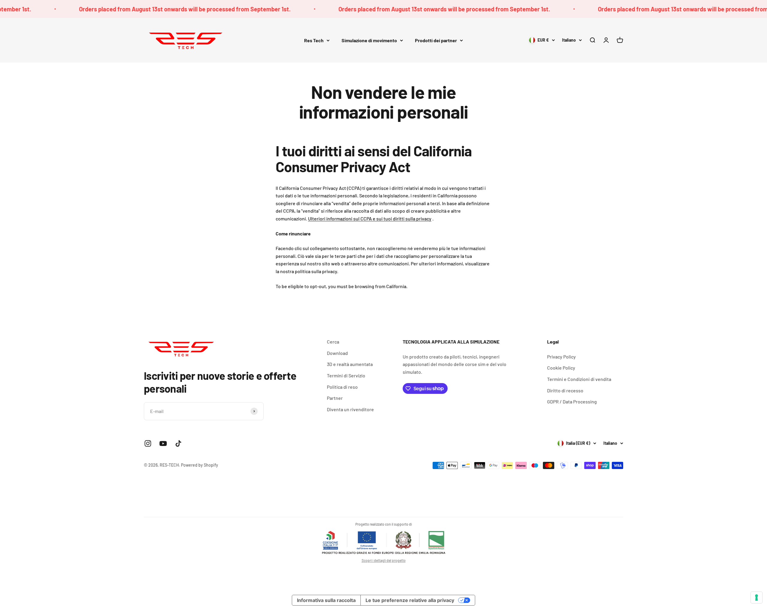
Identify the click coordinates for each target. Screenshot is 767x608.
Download (337, 353)
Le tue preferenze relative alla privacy (410, 600)
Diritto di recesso (565, 390)
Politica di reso (342, 387)
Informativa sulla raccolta (326, 600)
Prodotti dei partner (436, 40)
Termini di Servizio (346, 375)
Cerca (333, 341)
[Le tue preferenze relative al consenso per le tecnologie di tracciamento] (756, 597)
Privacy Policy (561, 356)
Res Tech (314, 40)
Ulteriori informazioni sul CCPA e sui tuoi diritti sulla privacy (369, 218)
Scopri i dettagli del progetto (384, 560)
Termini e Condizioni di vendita (579, 379)
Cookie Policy (561, 367)
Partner (335, 398)
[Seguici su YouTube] (163, 443)
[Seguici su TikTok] (178, 443)
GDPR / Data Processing (572, 401)
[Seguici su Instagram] (148, 443)
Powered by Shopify (199, 465)
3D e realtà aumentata (350, 364)
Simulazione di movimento (369, 40)
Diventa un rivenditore (350, 409)
